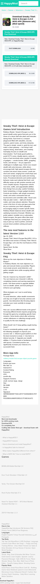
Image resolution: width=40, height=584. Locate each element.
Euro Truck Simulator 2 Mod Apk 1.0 (14, 475)
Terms (9, 530)
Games (10, 10)
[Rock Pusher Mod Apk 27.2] (5, 488)
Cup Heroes (19, 548)
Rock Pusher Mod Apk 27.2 (11, 493)
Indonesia (28, 535)
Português (5, 537)
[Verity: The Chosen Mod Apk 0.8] (5, 479)
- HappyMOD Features (10, 441)
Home (4, 10)
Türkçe (15, 535)
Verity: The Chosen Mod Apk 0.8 (13, 484)
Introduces (16, 528)
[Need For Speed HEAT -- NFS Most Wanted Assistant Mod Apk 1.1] (5, 497)
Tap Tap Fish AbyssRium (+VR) (12, 541)
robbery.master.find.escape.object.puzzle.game (20, 358)
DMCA (14, 530)
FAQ (31, 528)
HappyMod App (7, 528)
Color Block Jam (13, 543)
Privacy (4, 530)
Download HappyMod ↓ (7, 581)
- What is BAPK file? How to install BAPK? (16, 454)
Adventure (19, 10)
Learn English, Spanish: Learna (22, 557)
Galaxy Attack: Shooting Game (24, 563)
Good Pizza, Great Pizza (10, 567)
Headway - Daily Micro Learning (23, 574)
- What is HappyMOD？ (10, 437)
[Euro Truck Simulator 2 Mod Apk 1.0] (5, 470)
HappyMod (11, 3)
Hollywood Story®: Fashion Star (25, 572)
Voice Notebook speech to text (17, 570)
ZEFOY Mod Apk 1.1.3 (9, 513)
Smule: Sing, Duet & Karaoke (12, 554)
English (4, 535)
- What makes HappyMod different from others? (18, 451)
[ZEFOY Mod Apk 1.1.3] (5, 508)
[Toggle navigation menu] (2, 3)
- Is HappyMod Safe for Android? (13, 447)
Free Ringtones (22, 530)
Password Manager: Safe (10, 559)
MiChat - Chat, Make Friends (18, 546)
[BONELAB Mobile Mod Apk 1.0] (5, 461)
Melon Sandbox (7, 576)
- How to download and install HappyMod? (16, 444)
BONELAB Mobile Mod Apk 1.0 (12, 466)
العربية (34, 535)
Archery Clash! (7, 574)
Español (10, 535)
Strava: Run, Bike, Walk (16, 561)
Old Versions (25, 528)
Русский (21, 535)
